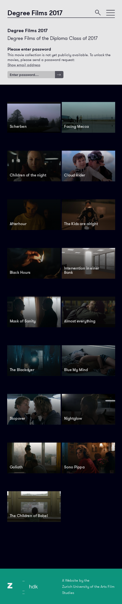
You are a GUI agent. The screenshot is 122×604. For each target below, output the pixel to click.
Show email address (23, 64)
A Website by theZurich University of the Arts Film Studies (88, 586)
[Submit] (59, 75)
